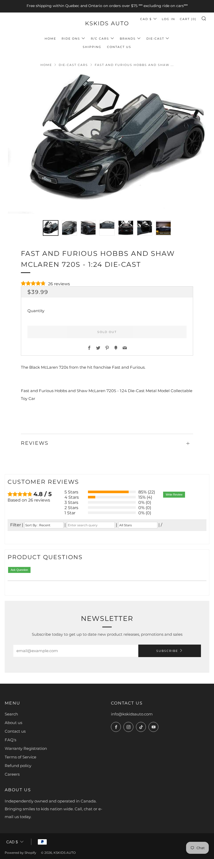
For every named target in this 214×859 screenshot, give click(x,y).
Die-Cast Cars (73, 65)
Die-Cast (155, 38)
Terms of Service (20, 757)
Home (50, 38)
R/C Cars (100, 38)
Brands (128, 38)
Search (11, 714)
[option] (107, 143)
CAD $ (146, 19)
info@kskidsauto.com (132, 714)
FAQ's (10, 739)
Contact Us (119, 47)
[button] (50, 228)
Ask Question (19, 569)
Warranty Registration (26, 748)
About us (13, 722)
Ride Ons (71, 38)
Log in (168, 19)
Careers (12, 774)
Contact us (15, 731)
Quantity (35, 310)
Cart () (188, 19)
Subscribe (167, 651)
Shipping (92, 47)
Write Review (174, 494)
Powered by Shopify (20, 853)
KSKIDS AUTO (107, 23)
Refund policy (18, 765)
